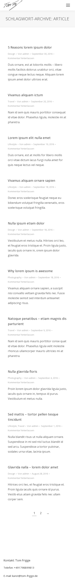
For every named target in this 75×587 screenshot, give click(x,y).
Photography (15, 277)
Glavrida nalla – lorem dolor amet (33, 467)
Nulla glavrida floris (22, 371)
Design (11, 53)
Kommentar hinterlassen (21, 58)
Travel (11, 101)
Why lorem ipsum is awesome (30, 271)
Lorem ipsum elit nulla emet (29, 138)
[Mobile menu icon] (68, 5)
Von (23, 53)
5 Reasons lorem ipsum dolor (30, 47)
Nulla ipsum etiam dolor (26, 223)
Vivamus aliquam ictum (25, 95)
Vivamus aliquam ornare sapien (31, 180)
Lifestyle (12, 144)
